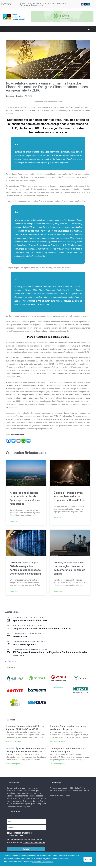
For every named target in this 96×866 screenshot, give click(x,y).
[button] (34, 17)
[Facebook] (82, 4)
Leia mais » (14, 521)
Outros (11, 96)
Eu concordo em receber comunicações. (20, 834)
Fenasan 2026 (20, 636)
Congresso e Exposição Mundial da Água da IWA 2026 (42, 628)
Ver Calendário (10, 661)
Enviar (26, 849)
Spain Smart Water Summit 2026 (30, 620)
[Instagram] (85, 4)
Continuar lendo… (14, 811)
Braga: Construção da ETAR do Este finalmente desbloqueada (43, 4)
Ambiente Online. (18, 434)
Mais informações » (13, 741)
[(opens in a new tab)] (62, 16)
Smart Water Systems (24, 644)
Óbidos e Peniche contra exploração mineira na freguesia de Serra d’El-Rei (70, 496)
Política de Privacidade (34, 843)
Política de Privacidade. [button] (42, 862)
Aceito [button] (88, 859)
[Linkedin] (88, 4)
